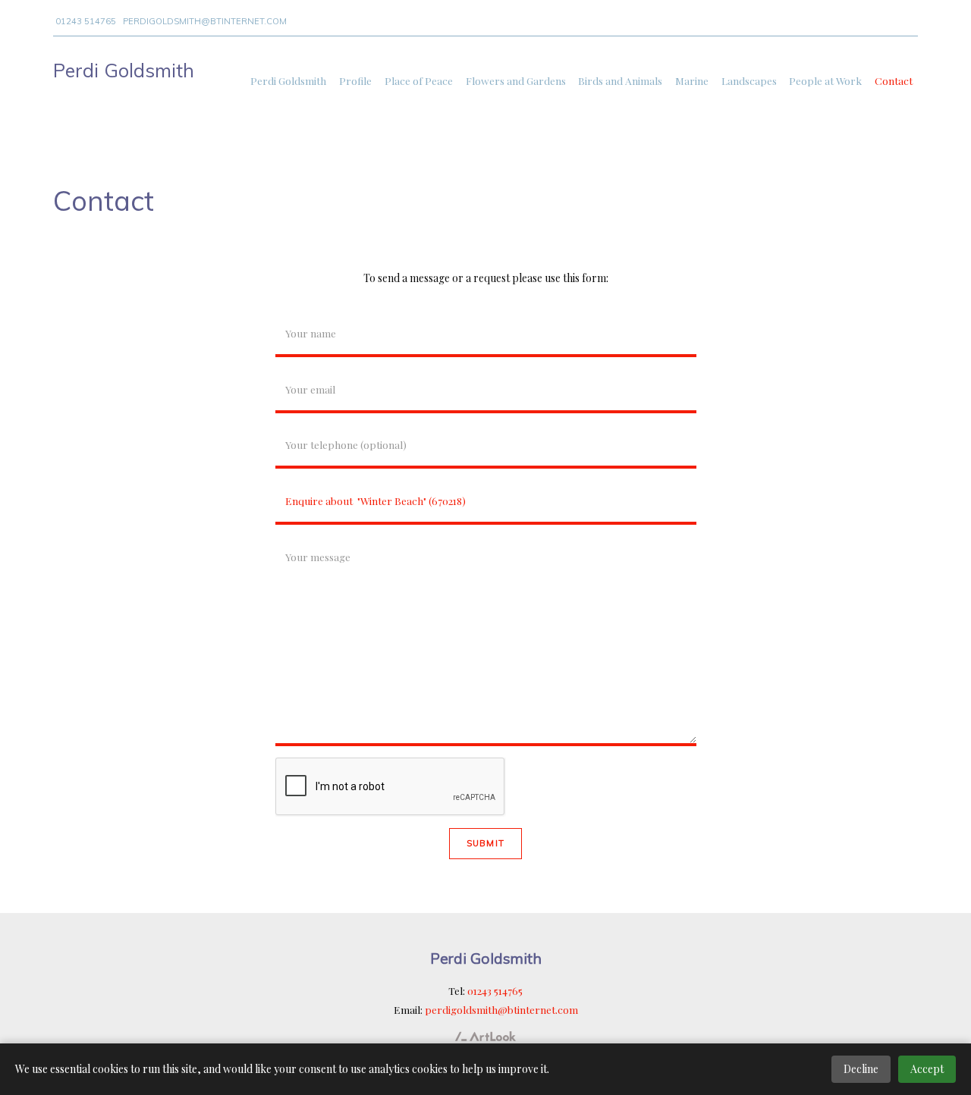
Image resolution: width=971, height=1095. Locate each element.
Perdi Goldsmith (288, 80)
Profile (355, 80)
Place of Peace (419, 80)
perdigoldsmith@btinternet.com (205, 21)
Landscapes (749, 80)
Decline (861, 1069)
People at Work (825, 80)
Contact (894, 80)
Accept (927, 1069)
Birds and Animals (620, 80)
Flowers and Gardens (516, 80)
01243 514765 (85, 21)
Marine (692, 80)
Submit (485, 843)
